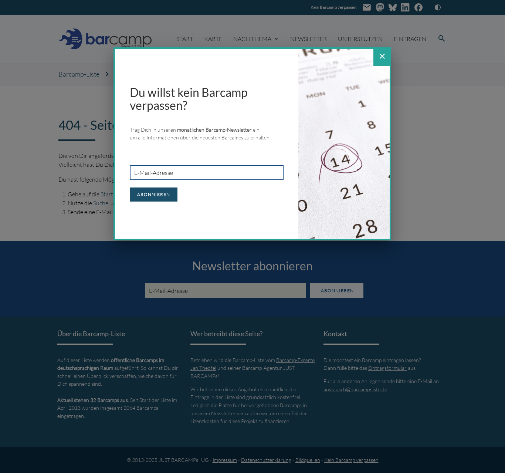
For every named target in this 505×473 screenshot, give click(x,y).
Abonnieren (153, 194)
